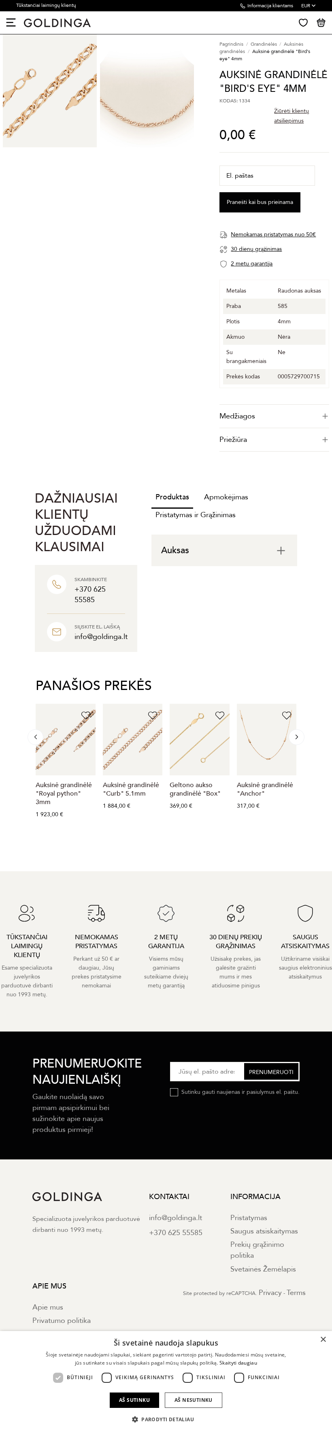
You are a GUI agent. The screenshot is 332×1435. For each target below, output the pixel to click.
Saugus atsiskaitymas (264, 1231)
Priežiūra (233, 440)
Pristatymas (248, 1218)
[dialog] (166, 1383)
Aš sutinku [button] (134, 1400)
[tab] (274, 416)
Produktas (172, 497)
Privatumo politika (61, 1321)
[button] (166, 1419)
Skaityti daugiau (238, 1362)
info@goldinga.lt (175, 1218)
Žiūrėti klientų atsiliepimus (291, 116)
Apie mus (47, 1307)
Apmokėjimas (226, 497)
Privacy (270, 1293)
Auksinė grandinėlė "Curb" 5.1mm (131, 789)
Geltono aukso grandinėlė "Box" (195, 789)
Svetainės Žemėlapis (263, 1269)
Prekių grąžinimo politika (257, 1250)
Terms (296, 1293)
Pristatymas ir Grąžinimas (195, 515)
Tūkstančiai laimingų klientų (46, 5)
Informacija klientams (270, 5)
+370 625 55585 (175, 1233)
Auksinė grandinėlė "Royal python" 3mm (64, 794)
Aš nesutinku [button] (194, 1400)
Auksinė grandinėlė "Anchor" (265, 789)
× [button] (323, 1340)
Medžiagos (237, 416)
